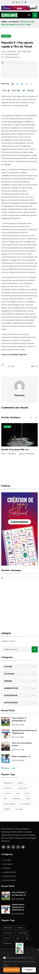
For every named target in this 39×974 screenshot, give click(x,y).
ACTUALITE (13, 22)
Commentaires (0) (11, 54)
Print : (4, 90)
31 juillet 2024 (25, 51)
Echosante (20, 395)
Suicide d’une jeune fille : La (14, 450)
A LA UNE (7, 427)
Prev (12, 366)
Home (3, 22)
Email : (14, 90)
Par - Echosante (9, 51)
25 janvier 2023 (28, 454)
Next (33, 366)
